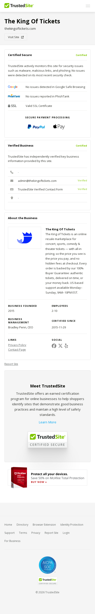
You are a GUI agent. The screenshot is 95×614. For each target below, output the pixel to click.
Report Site (11, 364)
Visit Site (14, 37)
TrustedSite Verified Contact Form (40, 189)
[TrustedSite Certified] (47, 581)
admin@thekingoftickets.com (37, 181)
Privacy (35, 533)
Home (8, 525)
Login (66, 533)
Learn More (47, 422)
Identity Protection (71, 525)
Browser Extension (44, 525)
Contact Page (17, 350)
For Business (12, 541)
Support (9, 533)
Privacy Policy (17, 345)
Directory (22, 525)
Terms (23, 533)
